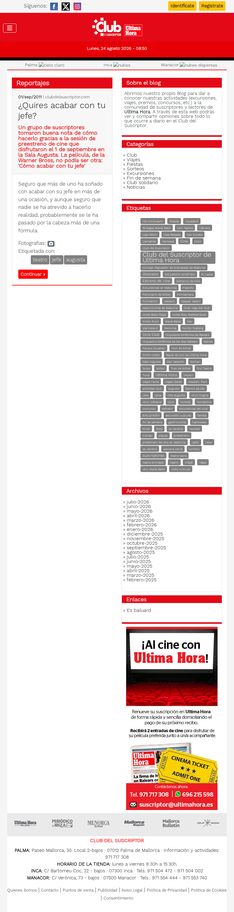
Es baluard (139, 610)
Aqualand (191, 221)
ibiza (159, 429)
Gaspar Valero (190, 301)
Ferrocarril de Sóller (157, 294)
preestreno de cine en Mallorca (164, 442)
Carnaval (168, 241)
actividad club (152, 388)
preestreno (181, 435)
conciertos (204, 402)
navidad (194, 429)
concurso (149, 408)
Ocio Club (151, 334)
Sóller (160, 368)
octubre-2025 (142, 543)
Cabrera (204, 228)
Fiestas (135, 164)
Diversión (150, 274)
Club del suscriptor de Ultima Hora (117, 28)
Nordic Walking (193, 328)
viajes (203, 462)
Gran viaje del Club (197, 308)
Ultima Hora (166, 375)
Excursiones (140, 173)
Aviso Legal (132, 890)
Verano (188, 375)
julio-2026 (138, 502)
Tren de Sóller (180, 368)
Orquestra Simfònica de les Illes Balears (170, 341)
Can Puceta (194, 234)
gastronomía (177, 422)
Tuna (146, 375)
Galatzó (169, 301)
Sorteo (195, 361)
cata (145, 395)
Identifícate (182, 6)
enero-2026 (140, 529)
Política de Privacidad (167, 890)
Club (132, 155)
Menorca (170, 328)
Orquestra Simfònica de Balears (187, 334)
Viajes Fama (151, 381)
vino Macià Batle (154, 469)
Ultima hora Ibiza (62, 823)
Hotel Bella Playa (154, 314)
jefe (56, 259)
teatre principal (153, 462)
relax (208, 442)
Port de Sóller (181, 348)
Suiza (146, 368)
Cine (184, 241)
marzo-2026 (140, 520)
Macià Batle (173, 321)
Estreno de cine (156, 281)
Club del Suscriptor (156, 248)
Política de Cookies (209, 890)
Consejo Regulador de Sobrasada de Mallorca (174, 267)
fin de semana (152, 422)
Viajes (133, 159)
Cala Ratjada (172, 234)
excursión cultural (178, 415)
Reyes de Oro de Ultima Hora (186, 355)
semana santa (173, 449)
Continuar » (33, 274)
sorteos (194, 449)
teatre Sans (178, 455)
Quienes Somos (22, 890)
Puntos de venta (78, 890)
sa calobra (150, 449)
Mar (189, 321)
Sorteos (135, 169)
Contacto (49, 890)
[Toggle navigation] (9, 28)
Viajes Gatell (173, 381)
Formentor (150, 301)
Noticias (136, 187)
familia (201, 415)
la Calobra (176, 429)
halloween (199, 422)
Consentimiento (118, 898)
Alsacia (174, 221)
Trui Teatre (204, 368)
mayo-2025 (139, 566)
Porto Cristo (151, 355)
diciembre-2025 (145, 534)
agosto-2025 (141, 552)
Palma (208, 341)
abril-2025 (138, 570)
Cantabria (149, 241)
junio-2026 (139, 506)
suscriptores (153, 455)
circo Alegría (199, 395)
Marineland (150, 328)
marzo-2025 (140, 575)
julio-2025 (138, 557)
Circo (197, 241)
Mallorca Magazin (135, 823)
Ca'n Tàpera (185, 228)
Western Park (197, 381)
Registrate (212, 6)
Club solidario (142, 182)
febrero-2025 (142, 580)
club (171, 402)
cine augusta (176, 395)
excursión (151, 415)
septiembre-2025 (146, 547)
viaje (189, 462)
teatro (40, 259)
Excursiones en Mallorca (159, 287)
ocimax (147, 435)
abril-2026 (138, 515)
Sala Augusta (152, 361)
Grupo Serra (208, 823)
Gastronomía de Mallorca (160, 308)
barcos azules (195, 388)
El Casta (207, 274)
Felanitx (188, 287)
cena (158, 395)
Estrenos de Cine (188, 281)
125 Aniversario (153, 221)
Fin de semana (144, 178)
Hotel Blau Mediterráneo (189, 314)
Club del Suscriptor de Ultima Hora (177, 257)
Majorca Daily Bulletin (172, 823)
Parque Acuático (154, 348)
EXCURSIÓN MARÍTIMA (180, 274)
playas (163, 435)
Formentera (185, 294)
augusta (75, 259)
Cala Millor (150, 234)
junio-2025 (139, 561)
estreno (167, 408)
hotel (146, 429)
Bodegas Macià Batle (157, 228)
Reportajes (32, 83)
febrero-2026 (142, 525)
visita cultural (180, 469)
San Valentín (175, 361)
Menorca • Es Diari (99, 823)
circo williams (152, 402)
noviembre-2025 (145, 538)
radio (195, 442)
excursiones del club (193, 408)
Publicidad (107, 890)
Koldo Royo (151, 321)
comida (185, 402)
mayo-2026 (139, 511)
